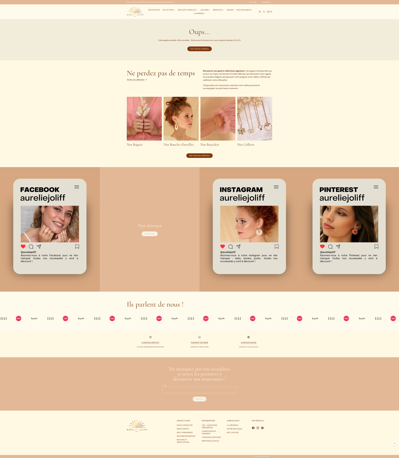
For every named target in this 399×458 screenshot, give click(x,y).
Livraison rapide (248, 343)
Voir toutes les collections (199, 155)
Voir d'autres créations (199, 49)
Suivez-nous (150, 234)
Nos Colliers (245, 144)
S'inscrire (199, 399)
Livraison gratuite (150, 343)
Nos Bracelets (209, 144)
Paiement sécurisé (199, 343)
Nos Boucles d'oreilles (179, 144)
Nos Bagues (135, 144)
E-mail (164, 386)
